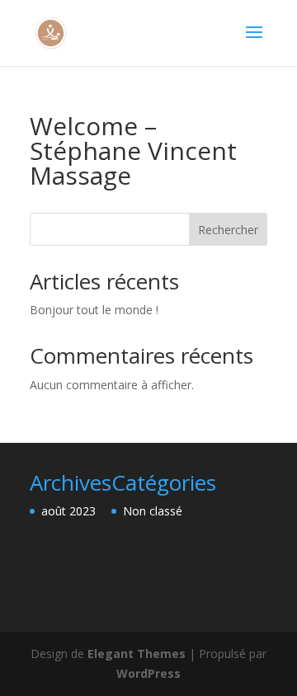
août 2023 (68, 511)
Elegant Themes (136, 653)
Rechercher (228, 229)
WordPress (148, 673)
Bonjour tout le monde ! (94, 309)
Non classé (152, 511)
